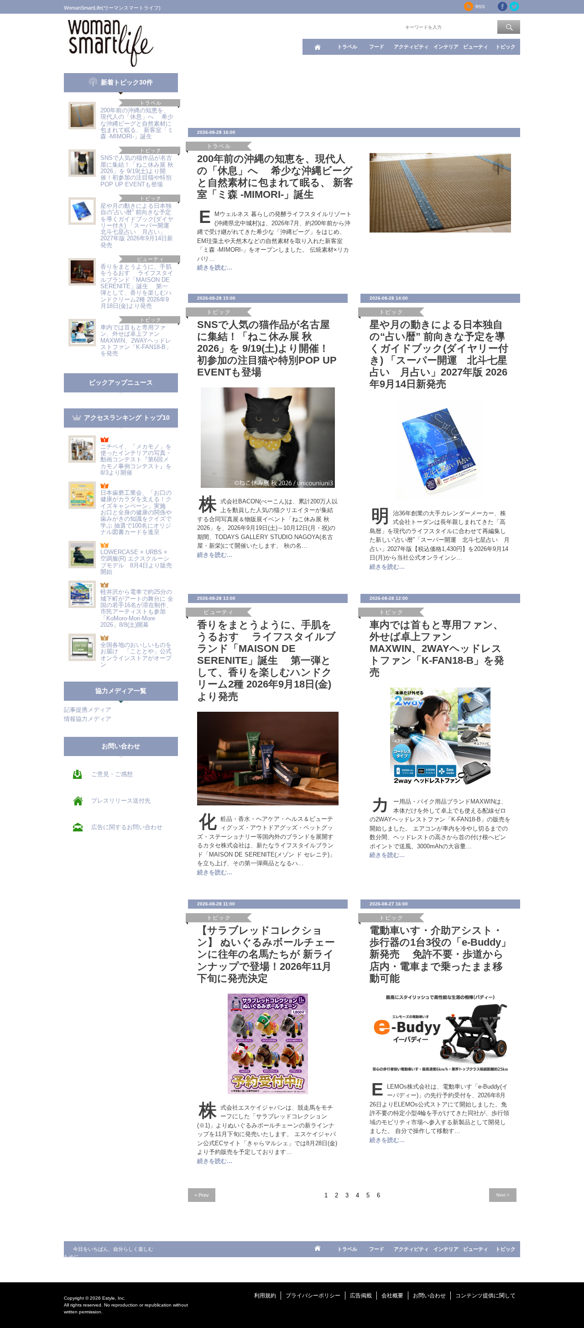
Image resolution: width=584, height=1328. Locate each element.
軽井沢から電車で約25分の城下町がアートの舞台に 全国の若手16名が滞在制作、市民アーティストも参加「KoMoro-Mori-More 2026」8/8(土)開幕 (136, 608)
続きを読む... (214, 267)
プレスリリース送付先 (121, 800)
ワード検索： (388, 26)
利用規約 (265, 1295)
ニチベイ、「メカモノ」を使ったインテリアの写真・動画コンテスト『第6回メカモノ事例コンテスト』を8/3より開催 (136, 459)
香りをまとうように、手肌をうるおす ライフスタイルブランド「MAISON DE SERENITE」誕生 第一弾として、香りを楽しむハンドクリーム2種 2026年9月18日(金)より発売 (136, 286)
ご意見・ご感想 (112, 774)
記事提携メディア (87, 709)
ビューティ (475, 46)
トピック (505, 46)
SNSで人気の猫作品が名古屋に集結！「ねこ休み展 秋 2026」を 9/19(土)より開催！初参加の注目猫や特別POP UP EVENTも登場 (136, 170)
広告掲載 (361, 1295)
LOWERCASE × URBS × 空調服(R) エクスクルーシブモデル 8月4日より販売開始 (136, 562)
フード (376, 46)
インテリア (446, 46)
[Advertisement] (354, 93)
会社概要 (392, 1295)
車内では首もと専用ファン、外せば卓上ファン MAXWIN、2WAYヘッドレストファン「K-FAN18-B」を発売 (136, 340)
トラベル (347, 46)
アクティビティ (411, 46)
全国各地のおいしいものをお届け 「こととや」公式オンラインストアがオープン (136, 654)
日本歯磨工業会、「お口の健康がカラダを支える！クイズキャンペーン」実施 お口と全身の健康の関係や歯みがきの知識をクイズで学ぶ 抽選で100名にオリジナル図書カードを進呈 (136, 512)
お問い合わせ (429, 1295)
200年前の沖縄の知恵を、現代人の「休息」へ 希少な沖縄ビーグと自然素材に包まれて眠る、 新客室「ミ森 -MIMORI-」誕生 (136, 123)
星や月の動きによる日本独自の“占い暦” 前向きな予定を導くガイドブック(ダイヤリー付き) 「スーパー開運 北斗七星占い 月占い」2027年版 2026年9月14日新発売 (137, 225)
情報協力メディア (87, 718)
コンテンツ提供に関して (485, 1295)
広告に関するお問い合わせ (126, 827)
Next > (502, 1194)
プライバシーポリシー (313, 1295)
